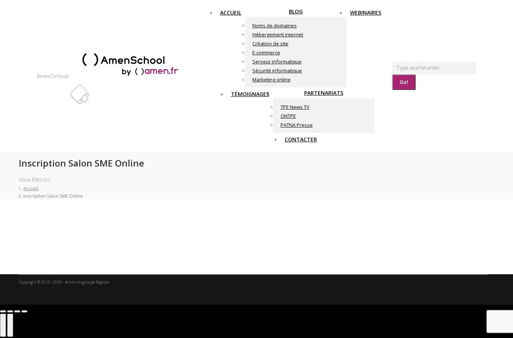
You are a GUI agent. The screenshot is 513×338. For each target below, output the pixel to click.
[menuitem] (230, 12)
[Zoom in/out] (24, 311)
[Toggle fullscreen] (17, 311)
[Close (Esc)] (3, 311)
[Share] (10, 311)
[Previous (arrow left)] (3, 325)
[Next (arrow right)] (10, 325)
